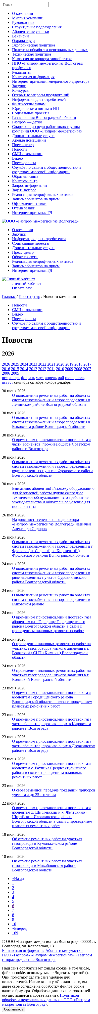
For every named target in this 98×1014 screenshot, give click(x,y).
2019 (69, 364)
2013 (33, 369)
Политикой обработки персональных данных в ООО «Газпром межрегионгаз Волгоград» (46, 999)
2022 (42, 364)
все (5, 378)
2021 (51, 364)
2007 (87, 369)
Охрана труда (23, 40)
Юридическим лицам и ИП (35, 108)
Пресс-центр (23, 145)
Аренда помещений (29, 140)
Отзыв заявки (23, 208)
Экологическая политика (33, 45)
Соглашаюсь (13, 1009)
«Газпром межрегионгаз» (53, 955)
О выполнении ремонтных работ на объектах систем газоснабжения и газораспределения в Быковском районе (51, 599)
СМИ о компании (27, 154)
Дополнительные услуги (33, 136)
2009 (69, 369)
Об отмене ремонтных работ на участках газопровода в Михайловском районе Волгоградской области (47, 865)
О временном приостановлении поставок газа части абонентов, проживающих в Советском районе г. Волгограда (51, 444)
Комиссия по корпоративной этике (42, 59)
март (40, 378)
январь (14, 378)
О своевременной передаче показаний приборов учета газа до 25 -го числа (53, 792)
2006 (6, 373)
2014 (24, 369)
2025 (15, 364)
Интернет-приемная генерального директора (50, 81)
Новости (19, 149)
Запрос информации (29, 185)
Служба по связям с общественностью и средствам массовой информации (46, 169)
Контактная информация (33, 77)
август (7, 382)
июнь (69, 378)
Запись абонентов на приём (36, 199)
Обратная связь (25, 176)
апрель (51, 378)
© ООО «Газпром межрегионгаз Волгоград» (40, 941)
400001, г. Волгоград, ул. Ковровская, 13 (49, 943)
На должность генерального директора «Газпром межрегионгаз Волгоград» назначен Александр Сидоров (51, 524)
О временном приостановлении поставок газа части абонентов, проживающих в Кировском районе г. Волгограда (51, 723)
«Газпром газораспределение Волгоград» (47, 957)
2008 (78, 369)
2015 (15, 369)
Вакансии (20, 36)
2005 (15, 373)
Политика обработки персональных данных (50, 50)
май (61, 378)
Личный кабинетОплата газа (26, 285)
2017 (87, 364)
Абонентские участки (30, 31)
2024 (24, 364)
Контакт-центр (24, 181)
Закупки (19, 86)
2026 (6, 364)
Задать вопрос (24, 190)
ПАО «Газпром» (16, 955)
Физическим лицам (28, 104)
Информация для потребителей (39, 99)
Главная (9, 296)
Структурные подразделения (37, 27)
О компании (22, 13)
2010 (60, 369)
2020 (60, 364)
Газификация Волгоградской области (44, 117)
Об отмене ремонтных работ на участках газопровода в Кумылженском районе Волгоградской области (47, 843)
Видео (17, 158)
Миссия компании (27, 18)
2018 (78, 364)
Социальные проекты (30, 113)
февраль (28, 378)
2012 (42, 369)
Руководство (23, 22)
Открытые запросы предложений (40, 95)
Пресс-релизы (24, 163)
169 (15, 933)
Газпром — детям (27, 122)
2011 (51, 369)
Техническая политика (31, 54)
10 (14, 924)
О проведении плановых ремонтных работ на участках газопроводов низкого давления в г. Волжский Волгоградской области (51, 675)
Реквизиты (21, 72)
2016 (6, 369)
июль (79, 378)
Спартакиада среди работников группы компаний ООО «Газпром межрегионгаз (47, 128)
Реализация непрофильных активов (42, 194)
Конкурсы (20, 90)
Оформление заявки (29, 203)
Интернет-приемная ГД (32, 212)
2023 (33, 364)
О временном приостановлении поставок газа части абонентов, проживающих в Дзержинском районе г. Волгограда (53, 746)
